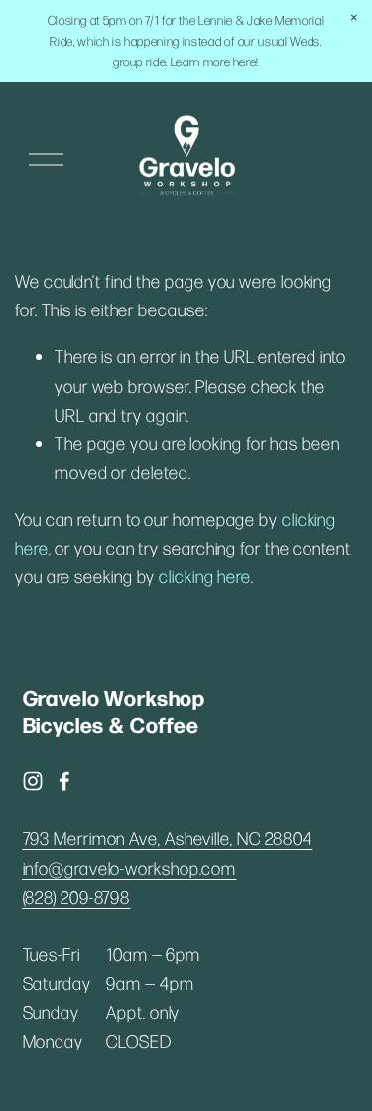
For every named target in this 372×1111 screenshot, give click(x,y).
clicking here (205, 576)
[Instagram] (33, 781)
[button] (354, 18)
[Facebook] (64, 781)
